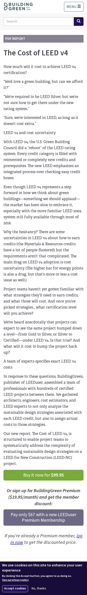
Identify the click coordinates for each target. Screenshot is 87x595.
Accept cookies (15, 588)
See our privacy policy (15, 580)
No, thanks (39, 588)
